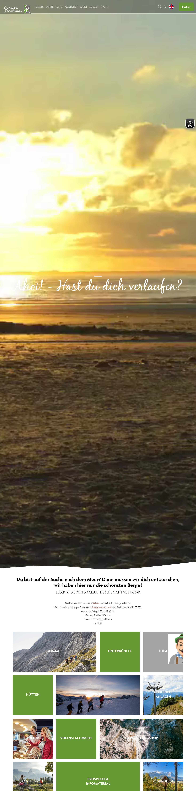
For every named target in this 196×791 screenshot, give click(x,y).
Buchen (186, 6)
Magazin (94, 6)
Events (105, 6)
